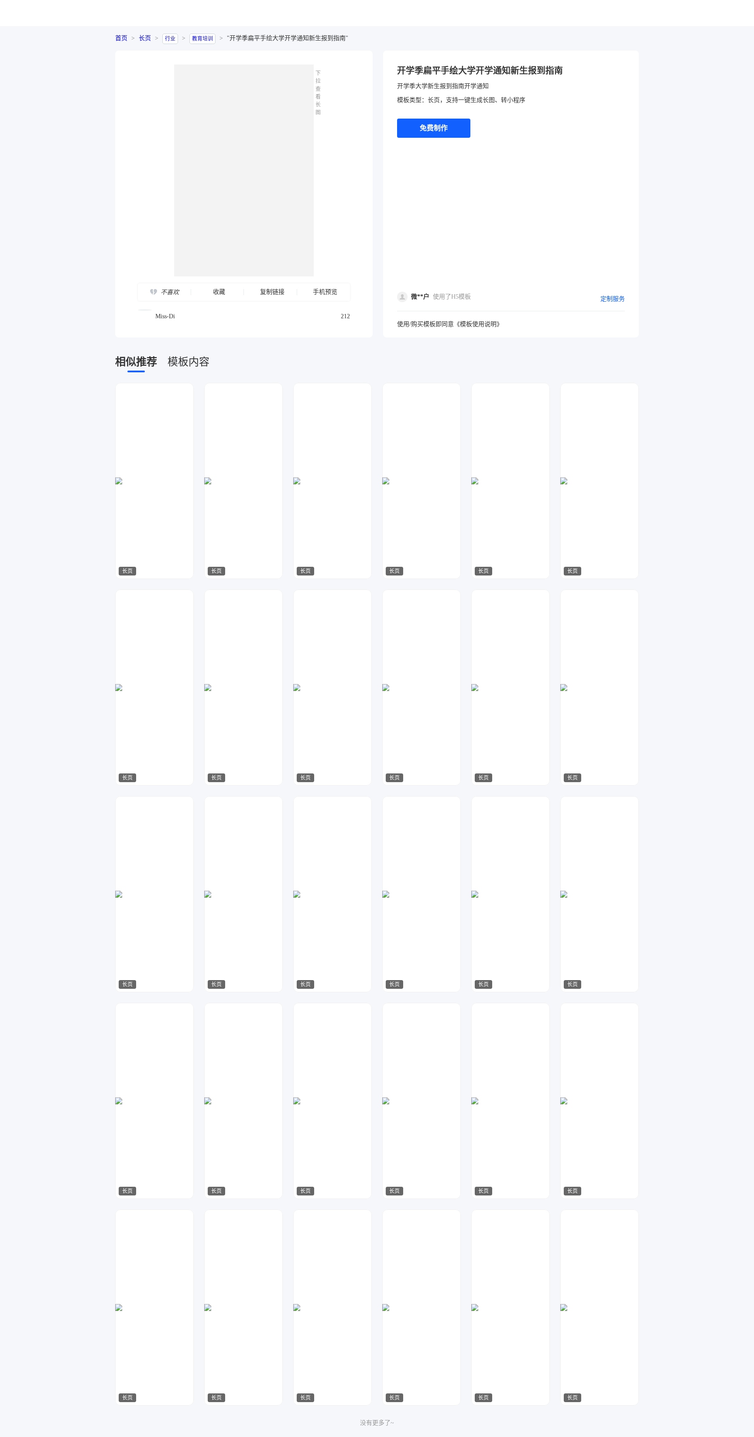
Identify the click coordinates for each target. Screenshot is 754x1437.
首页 (121, 38)
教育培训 (202, 39)
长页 (145, 38)
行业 (170, 39)
